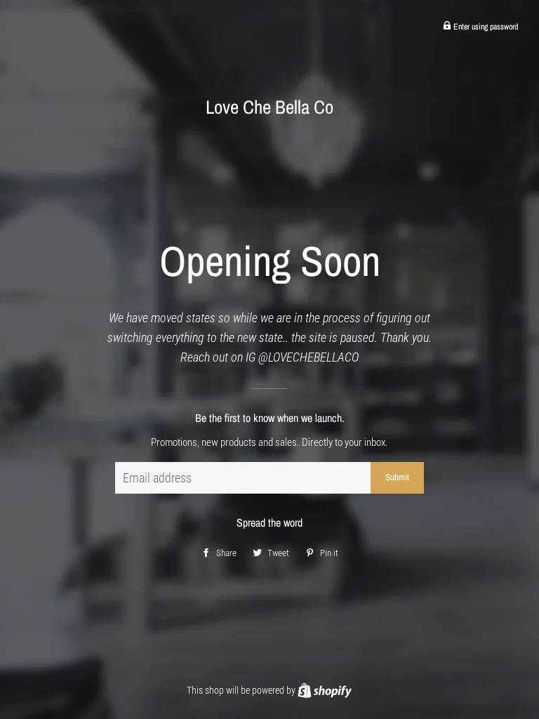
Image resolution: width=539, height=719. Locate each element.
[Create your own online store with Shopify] (325, 690)
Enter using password (484, 26)
